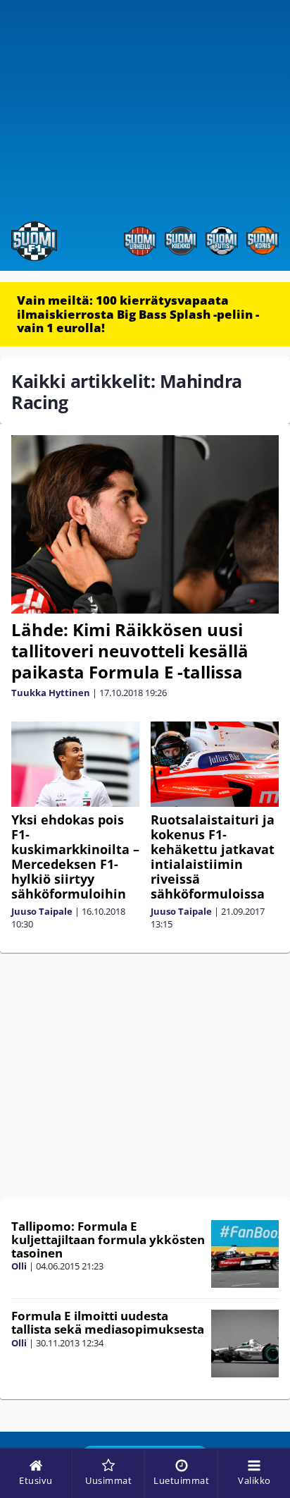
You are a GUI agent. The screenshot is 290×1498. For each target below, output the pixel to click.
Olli (19, 1266)
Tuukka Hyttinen (50, 692)
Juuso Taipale (41, 911)
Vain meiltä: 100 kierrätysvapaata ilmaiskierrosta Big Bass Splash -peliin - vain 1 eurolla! (138, 314)
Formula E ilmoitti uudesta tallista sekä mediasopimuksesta (107, 1322)
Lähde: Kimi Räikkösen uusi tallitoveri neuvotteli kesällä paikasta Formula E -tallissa (129, 650)
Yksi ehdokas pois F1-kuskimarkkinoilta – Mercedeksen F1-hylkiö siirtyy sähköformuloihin (75, 856)
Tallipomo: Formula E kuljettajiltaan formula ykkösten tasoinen (108, 1239)
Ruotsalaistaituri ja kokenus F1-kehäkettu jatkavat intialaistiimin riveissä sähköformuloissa (213, 856)
